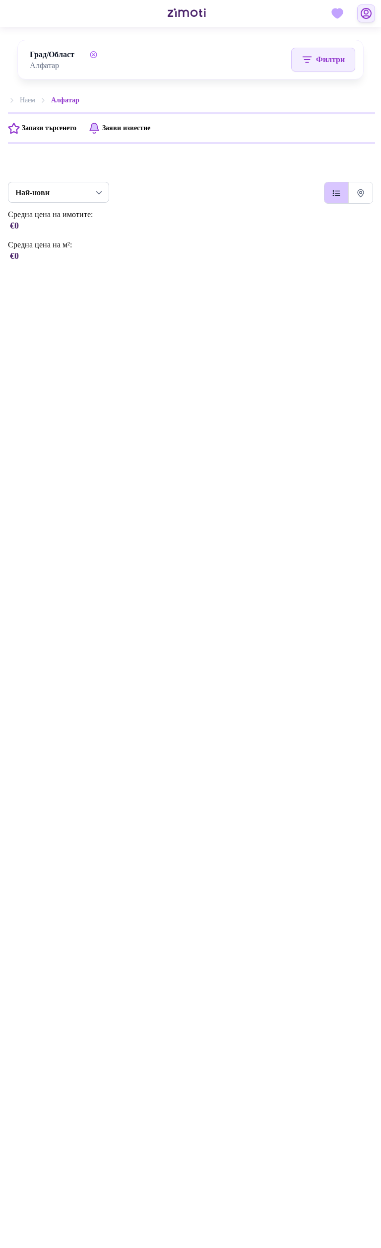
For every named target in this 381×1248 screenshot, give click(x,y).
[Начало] (174, 13)
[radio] (336, 193)
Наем (27, 100)
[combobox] (65, 66)
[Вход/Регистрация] (366, 13)
